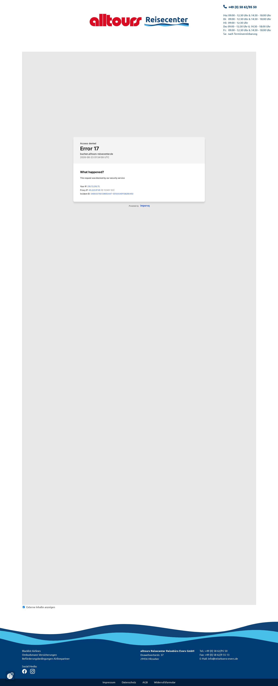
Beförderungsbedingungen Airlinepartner (46, 658)
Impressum (109, 682)
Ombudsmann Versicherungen (39, 654)
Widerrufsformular (165, 682)
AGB (145, 682)
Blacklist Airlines (31, 650)
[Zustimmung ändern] (10, 676)
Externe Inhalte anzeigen (40, 607)
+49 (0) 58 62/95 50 (242, 7)
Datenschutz (129, 682)
